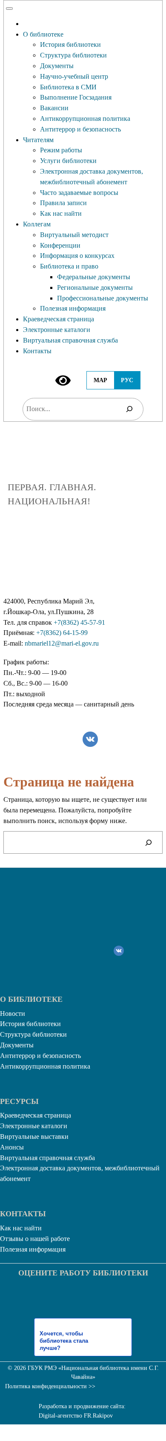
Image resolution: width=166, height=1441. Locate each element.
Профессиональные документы (102, 298)
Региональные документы (95, 287)
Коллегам (37, 224)
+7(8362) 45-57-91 (79, 622)
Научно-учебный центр (74, 76)
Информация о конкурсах (77, 255)
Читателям (38, 139)
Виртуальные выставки (34, 1136)
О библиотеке (43, 34)
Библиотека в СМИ (68, 87)
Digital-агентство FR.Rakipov (76, 1415)
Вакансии (54, 108)
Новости (12, 1013)
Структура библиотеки (73, 55)
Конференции (60, 245)
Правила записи (63, 202)
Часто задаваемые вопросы (79, 192)
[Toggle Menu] (9, 8)
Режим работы (61, 150)
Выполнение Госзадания (76, 97)
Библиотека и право (69, 266)
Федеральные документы (93, 276)
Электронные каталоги (56, 329)
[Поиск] (129, 409)
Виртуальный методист (74, 234)
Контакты (37, 351)
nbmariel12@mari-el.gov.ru (62, 643)
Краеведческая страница (58, 319)
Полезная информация (73, 308)
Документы (57, 65)
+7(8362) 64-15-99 (62, 632)
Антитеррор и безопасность (80, 129)
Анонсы (12, 1147)
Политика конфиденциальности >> (50, 1386)
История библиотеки (70, 44)
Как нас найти (61, 213)
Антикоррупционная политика (85, 118)
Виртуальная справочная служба (70, 340)
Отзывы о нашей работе (35, 1238)
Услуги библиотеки (68, 160)
